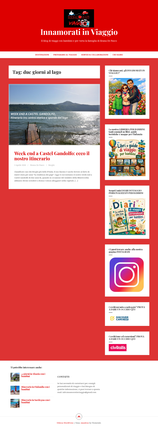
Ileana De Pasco (37, 165)
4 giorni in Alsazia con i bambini (33, 375)
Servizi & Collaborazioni (94, 55)
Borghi (52, 165)
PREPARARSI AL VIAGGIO (65, 55)
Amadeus (85, 423)
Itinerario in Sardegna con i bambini (35, 401)
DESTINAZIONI (42, 55)
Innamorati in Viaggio (79, 32)
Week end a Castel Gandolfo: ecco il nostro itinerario (51, 156)
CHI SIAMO (118, 55)
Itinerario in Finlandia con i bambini (35, 388)
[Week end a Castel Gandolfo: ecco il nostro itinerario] (54, 115)
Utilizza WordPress (65, 423)
